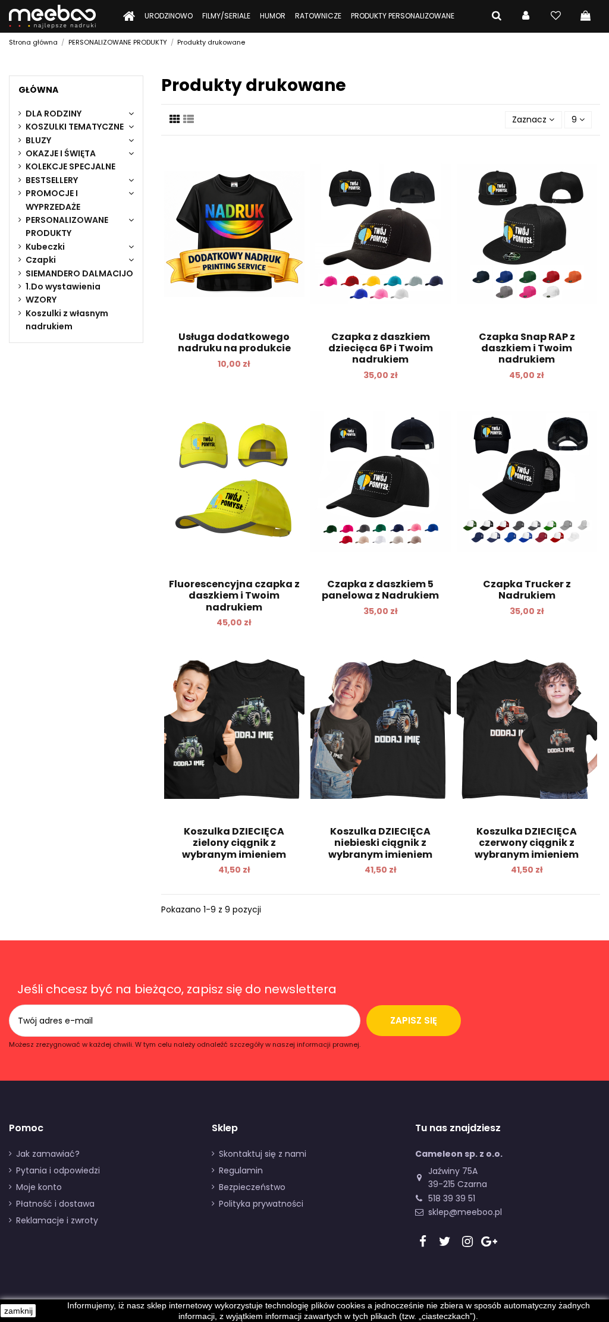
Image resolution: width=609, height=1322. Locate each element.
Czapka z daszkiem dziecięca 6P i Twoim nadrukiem (380, 348)
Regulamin (241, 1170)
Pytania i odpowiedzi (58, 1170)
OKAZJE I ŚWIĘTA (61, 153)
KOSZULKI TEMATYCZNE (75, 127)
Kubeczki (45, 247)
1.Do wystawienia (63, 286)
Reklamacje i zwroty (57, 1220)
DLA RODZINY (53, 113)
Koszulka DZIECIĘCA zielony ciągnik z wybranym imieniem (234, 842)
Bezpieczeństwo (252, 1187)
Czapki (41, 260)
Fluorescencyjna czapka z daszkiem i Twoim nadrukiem (234, 595)
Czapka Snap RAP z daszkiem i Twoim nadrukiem (527, 348)
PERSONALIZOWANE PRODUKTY (67, 226)
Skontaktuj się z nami (262, 1154)
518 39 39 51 (451, 1198)
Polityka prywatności (261, 1204)
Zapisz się (413, 1020)
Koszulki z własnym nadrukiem (67, 319)
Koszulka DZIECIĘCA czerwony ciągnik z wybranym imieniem (527, 842)
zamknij (18, 1310)
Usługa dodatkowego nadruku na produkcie (234, 342)
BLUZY (38, 140)
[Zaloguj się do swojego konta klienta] (525, 16)
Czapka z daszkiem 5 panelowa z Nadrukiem (380, 589)
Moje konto (39, 1187)
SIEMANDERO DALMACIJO (79, 273)
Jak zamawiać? (48, 1154)
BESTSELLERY (52, 180)
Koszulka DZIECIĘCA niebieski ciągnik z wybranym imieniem (380, 842)
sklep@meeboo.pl (465, 1212)
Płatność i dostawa (55, 1204)
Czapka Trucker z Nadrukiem (527, 589)
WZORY (41, 300)
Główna (38, 90)
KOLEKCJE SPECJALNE (70, 166)
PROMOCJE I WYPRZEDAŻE (53, 199)
